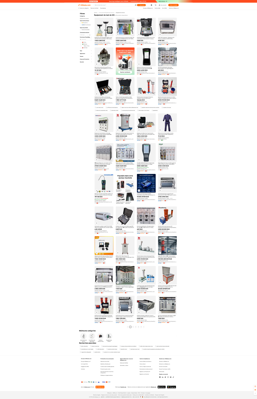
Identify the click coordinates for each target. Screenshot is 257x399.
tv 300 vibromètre (100, 349)
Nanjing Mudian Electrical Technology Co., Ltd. (167, 102)
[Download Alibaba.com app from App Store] (162, 387)
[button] (135, 5)
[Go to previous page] (127, 327)
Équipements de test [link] (120, 12)
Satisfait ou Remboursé (105, 364)
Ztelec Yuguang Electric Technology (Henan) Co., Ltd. (125, 168)
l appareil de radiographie (86, 352)
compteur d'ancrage (167, 107)
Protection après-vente (105, 369)
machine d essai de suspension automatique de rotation (153, 349)
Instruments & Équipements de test (106, 12)
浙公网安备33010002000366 (150, 397)
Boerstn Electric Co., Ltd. (100, 138)
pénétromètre (97, 352)
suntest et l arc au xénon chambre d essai (112, 352)
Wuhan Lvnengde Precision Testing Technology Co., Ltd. (146, 169)
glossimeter (155, 110)
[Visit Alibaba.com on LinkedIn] (162, 377)
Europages (148, 392)
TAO (139, 392)
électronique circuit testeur (144, 110)
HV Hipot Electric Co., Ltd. (142, 102)
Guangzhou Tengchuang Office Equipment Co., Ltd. (125, 43)
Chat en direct (143, 364)
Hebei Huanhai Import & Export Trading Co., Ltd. (104, 102)
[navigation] (85, 170)
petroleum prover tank (135, 349)
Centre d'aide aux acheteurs (145, 361)
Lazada (128, 392)
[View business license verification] (140, 397)
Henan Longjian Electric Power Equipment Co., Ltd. (167, 73)
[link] (255, 386)
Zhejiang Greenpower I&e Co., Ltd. (102, 168)
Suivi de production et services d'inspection (107, 372)
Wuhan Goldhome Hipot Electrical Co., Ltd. (124, 138)
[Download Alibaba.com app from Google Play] (171, 387)
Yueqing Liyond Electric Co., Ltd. (101, 73)
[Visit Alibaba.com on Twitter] (165, 377)
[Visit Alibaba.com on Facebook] (160, 377)
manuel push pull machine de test (128, 110)
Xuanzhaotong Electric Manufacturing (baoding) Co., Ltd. (167, 43)
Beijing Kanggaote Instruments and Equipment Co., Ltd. (146, 199)
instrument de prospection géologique (110, 346)
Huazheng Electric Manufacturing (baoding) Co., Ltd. (146, 43)
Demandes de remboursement (146, 369)
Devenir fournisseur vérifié (164, 369)
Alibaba (95, 12)
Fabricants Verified (124, 362)
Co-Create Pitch (84, 364)
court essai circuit (99, 107)
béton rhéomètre (84, 346)
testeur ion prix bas (95, 346)
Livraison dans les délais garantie (107, 366)
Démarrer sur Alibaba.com (164, 364)
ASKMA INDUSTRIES (162, 138)
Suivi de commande (163, 366)
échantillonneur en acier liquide (87, 349)
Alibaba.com (153, 387)
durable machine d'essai (112, 349)
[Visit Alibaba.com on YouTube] (170, 377)
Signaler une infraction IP (145, 371)
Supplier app (123, 387)
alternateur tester (114, 110)
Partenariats (161, 371)
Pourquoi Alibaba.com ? (86, 361)
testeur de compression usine (102, 110)
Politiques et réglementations (107, 375)
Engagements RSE (85, 366)
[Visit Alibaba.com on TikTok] (173, 377)
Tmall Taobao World (122, 392)
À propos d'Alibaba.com (86, 358)
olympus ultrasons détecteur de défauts (128, 346)
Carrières (83, 369)
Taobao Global (134, 392)
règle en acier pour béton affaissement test (130, 107)
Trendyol (143, 392)
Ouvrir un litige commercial (145, 366)
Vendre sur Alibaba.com (164, 361)
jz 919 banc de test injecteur (112, 107)
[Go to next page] (144, 327)
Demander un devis (124, 365)
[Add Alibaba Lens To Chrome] (100, 387)
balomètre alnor (124, 349)
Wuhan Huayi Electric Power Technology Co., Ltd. (146, 73)
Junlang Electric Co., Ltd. (163, 168)
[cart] (156, 5)
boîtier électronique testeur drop (146, 346)
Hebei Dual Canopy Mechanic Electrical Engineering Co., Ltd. (125, 102)
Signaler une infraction (144, 374)
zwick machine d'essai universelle (163, 346)
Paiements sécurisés (105, 361)
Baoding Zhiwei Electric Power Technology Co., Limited (146, 138)
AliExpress (109, 392)
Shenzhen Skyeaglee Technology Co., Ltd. (103, 201)
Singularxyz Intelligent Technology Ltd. (102, 43)
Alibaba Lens (87, 387)
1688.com (115, 392)
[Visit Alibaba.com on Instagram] (168, 377)
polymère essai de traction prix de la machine (150, 107)
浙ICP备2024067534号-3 (162, 397)
